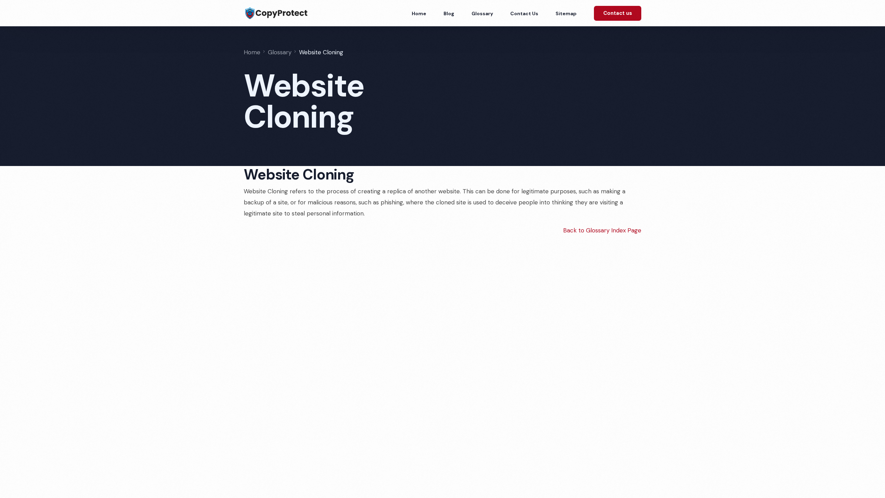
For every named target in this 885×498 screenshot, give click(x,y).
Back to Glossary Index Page (602, 230)
